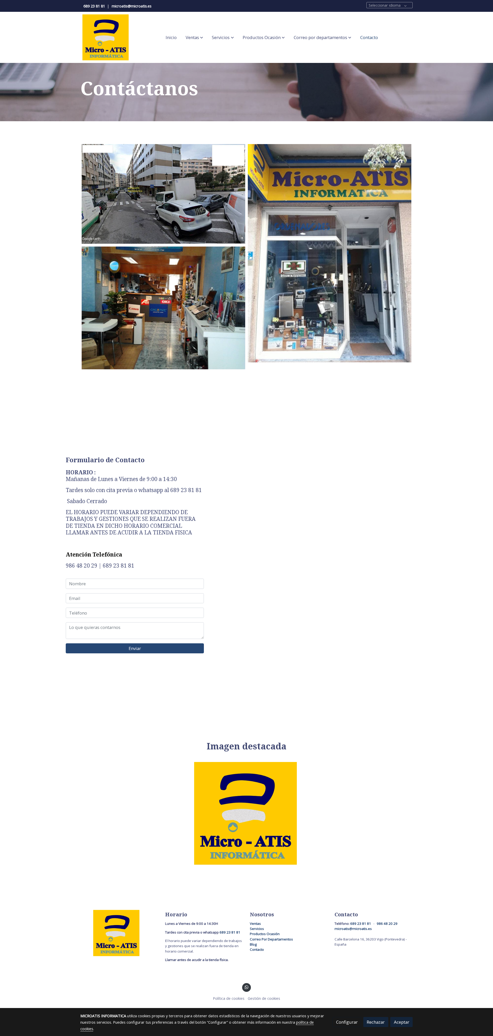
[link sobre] (119, 933)
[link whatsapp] (246, 987)
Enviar (135, 648)
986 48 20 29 (387, 923)
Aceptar (401, 1022)
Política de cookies (228, 998)
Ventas (255, 923)
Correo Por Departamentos (271, 939)
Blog (253, 944)
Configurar (347, 1022)
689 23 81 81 (94, 5)
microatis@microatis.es (131, 5)
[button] (194, 37)
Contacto (257, 949)
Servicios (257, 928)
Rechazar (376, 1022)
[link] (105, 37)
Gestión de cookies (264, 998)
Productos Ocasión (265, 933)
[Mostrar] (245, 813)
